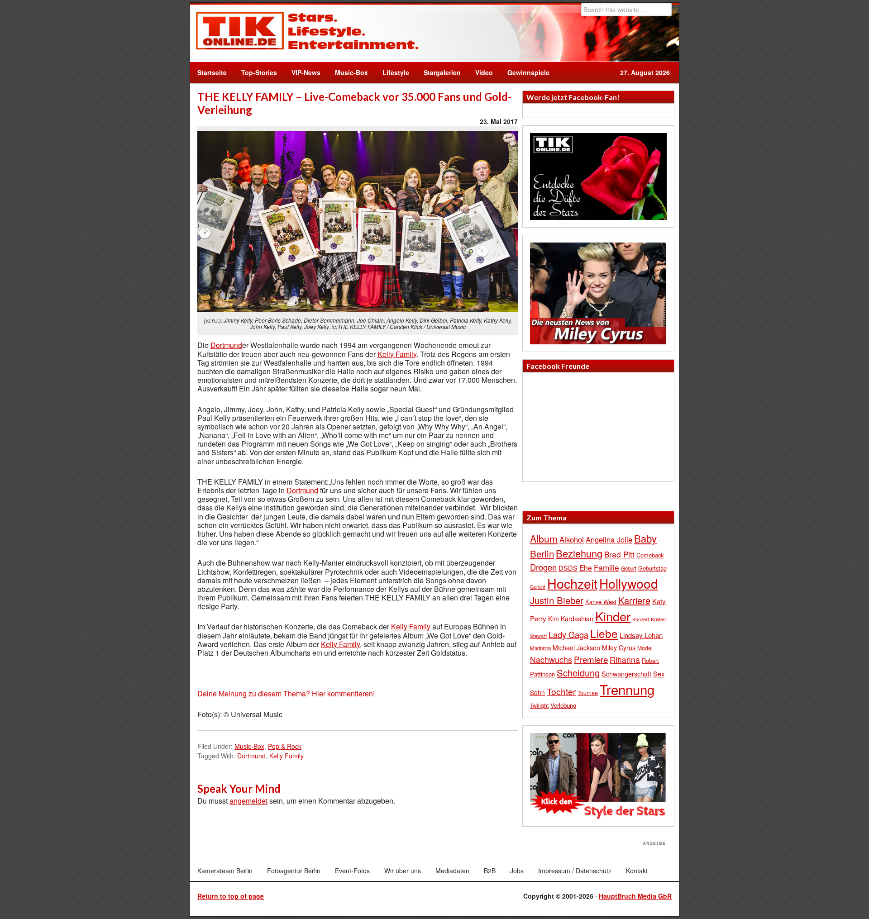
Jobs (517, 870)
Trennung (627, 689)
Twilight (539, 705)
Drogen (543, 567)
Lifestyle (392, 72)
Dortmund (226, 345)
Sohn (537, 692)
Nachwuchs (551, 659)
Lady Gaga (568, 634)
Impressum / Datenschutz (574, 870)
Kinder (612, 616)
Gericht (537, 586)
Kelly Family (396, 354)
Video (480, 72)
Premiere (591, 659)
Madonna (540, 648)
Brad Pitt (619, 554)
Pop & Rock (284, 746)
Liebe (604, 633)
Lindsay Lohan (641, 635)
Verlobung (563, 705)
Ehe (585, 567)
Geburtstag (652, 568)
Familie (606, 567)
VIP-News (305, 72)
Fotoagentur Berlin (293, 870)
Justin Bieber (556, 600)
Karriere (634, 600)
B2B (490, 870)
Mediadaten (452, 870)
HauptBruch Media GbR (635, 895)
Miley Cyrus (618, 647)
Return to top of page (230, 895)
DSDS (568, 567)
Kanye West (600, 601)
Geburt (628, 568)
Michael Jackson (576, 647)
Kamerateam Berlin (225, 870)
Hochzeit (572, 583)
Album (544, 538)
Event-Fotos (352, 870)
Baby (645, 538)
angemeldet (248, 800)
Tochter (561, 691)
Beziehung (579, 553)
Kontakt (637, 870)
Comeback (650, 555)
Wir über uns (402, 870)
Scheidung (578, 672)
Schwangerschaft (626, 673)
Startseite (212, 72)
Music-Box (348, 72)
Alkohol (571, 539)
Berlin (542, 553)
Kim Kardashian (570, 618)
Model (645, 648)
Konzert (640, 619)
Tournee (588, 692)
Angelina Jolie (609, 539)
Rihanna (625, 659)
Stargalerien (442, 72)
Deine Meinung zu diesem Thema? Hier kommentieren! (286, 693)
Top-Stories (259, 72)
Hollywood (628, 583)
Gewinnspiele (528, 72)
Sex (658, 673)
